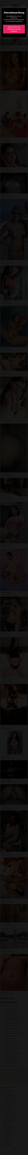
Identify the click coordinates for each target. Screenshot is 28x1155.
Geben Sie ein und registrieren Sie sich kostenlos (14, 29)
